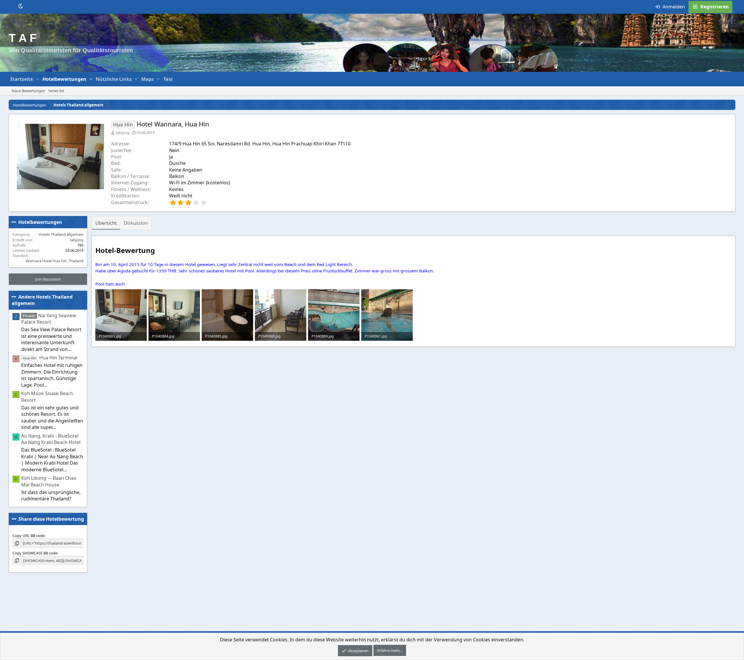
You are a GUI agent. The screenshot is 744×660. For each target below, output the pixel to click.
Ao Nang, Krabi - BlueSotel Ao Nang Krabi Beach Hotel (51, 439)
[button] (37, 79)
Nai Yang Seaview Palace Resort (48, 318)
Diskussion (136, 223)
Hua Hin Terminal (50, 357)
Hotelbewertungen (64, 79)
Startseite (21, 79)
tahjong (122, 132)
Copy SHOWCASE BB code (34, 553)
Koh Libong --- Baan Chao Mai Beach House (48, 481)
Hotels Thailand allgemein (61, 234)
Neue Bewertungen (28, 90)
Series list (56, 90)
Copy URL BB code (28, 535)
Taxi (168, 79)
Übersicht (106, 223)
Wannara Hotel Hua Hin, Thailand (54, 260)
